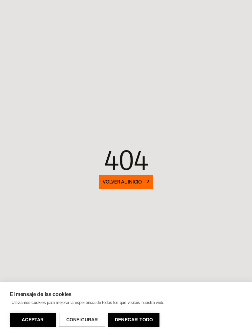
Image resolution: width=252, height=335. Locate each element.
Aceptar (33, 319)
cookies (39, 302)
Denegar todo (134, 319)
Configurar (82, 319)
